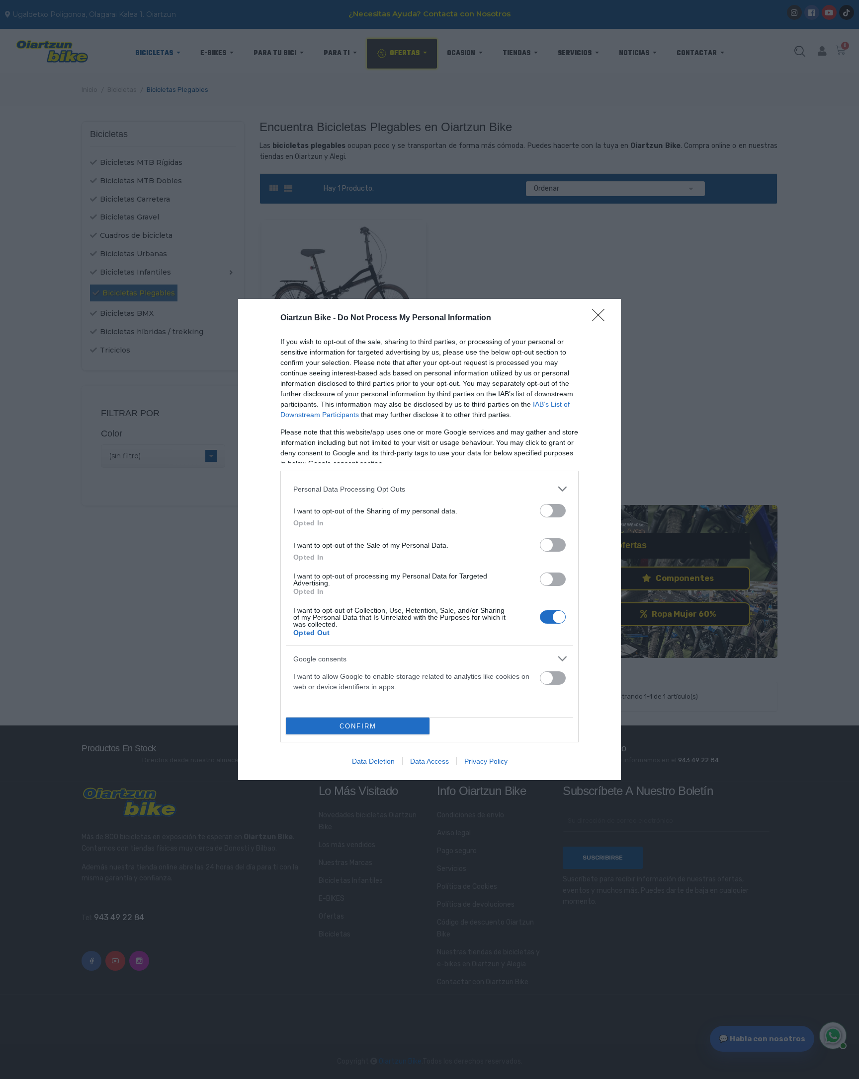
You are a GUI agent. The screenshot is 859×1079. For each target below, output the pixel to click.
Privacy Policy (486, 761)
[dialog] (429, 539)
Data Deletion (373, 761)
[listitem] (429, 489)
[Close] (601, 318)
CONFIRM (358, 726)
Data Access (429, 761)
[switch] (553, 510)
